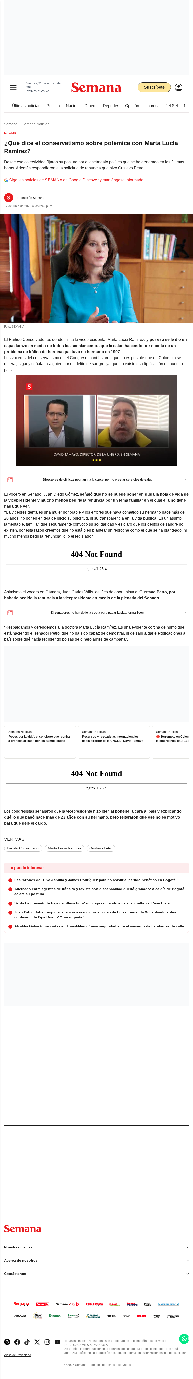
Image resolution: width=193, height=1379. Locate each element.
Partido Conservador (23, 848)
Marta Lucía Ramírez (64, 848)
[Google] (7, 1342)
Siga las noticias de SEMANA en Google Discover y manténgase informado (76, 180)
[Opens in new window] (17, 1342)
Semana (10, 124)
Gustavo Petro (100, 848)
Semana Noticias (35, 124)
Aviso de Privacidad (23, 1355)
